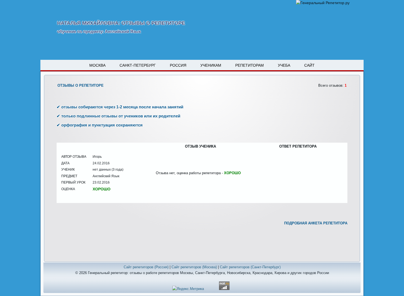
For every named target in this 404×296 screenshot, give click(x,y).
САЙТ (309, 65)
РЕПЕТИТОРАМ (249, 65)
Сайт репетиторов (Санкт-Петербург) (250, 267)
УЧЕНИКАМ (210, 65)
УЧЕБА (284, 65)
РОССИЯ (178, 65)
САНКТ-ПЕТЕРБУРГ (138, 65)
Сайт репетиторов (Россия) (146, 267)
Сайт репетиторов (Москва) (194, 267)
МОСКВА (97, 65)
